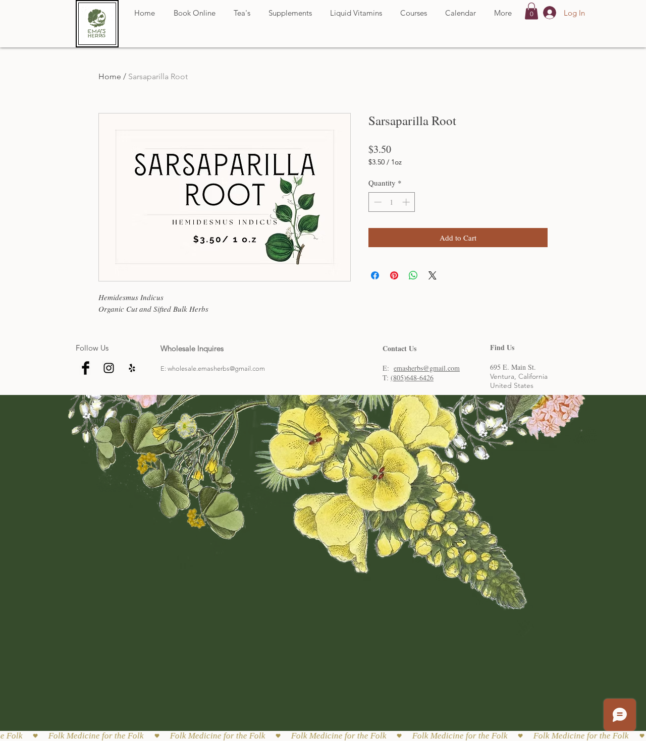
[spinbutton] (392, 202)
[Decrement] (377, 202)
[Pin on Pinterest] (394, 275)
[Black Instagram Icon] (109, 368)
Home (109, 76)
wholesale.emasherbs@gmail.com (216, 368)
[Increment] (407, 202)
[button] (531, 11)
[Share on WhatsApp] (413, 275)
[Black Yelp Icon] (132, 368)
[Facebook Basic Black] (85, 368)
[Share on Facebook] (375, 275)
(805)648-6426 (412, 377)
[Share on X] (432, 275)
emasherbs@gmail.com (427, 368)
